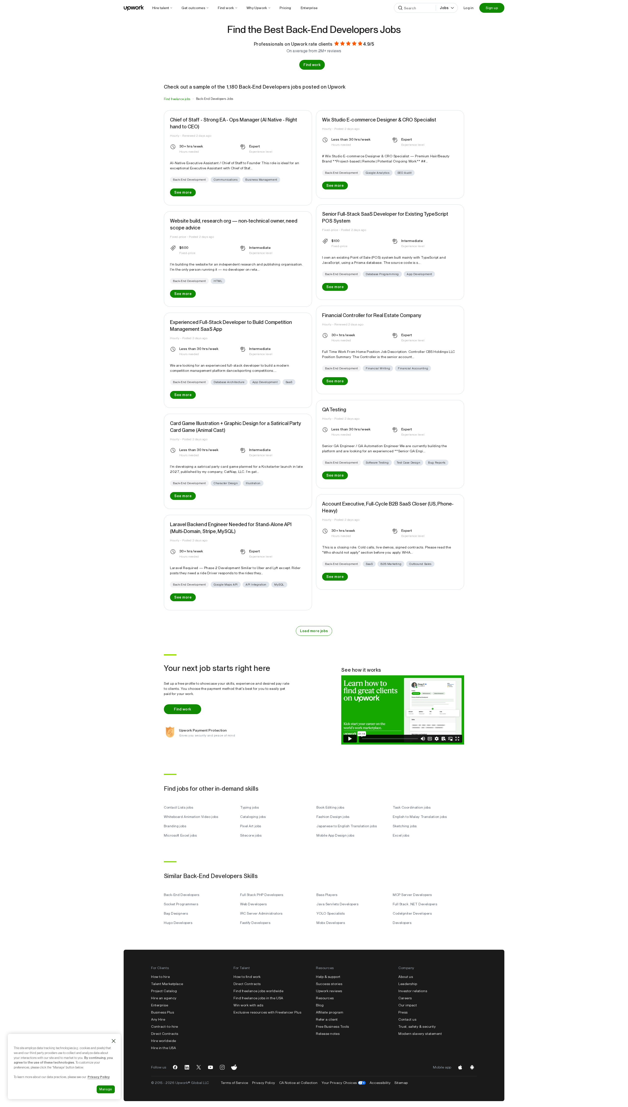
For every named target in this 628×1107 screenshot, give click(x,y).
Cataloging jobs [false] (253, 817)
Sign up (492, 8)
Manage (105, 1089)
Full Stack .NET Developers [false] (415, 904)
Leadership (407, 984)
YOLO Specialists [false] (330, 913)
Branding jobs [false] (175, 826)
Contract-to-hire (164, 1026)
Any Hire (158, 1019)
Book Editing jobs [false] (330, 807)
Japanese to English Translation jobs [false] (346, 826)
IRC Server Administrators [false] (261, 913)
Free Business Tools (332, 1026)
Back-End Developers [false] (181, 895)
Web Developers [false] (253, 904)
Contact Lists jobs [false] (178, 807)
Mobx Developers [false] (330, 923)
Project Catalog (164, 991)
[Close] (113, 1041)
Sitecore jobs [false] (251, 835)
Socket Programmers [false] (181, 904)
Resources (325, 998)
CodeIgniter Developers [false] (412, 913)
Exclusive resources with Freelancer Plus (267, 1012)
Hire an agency (164, 998)
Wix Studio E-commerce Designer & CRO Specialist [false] (379, 120)
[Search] (400, 8)
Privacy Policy (263, 1083)
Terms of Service (234, 1083)
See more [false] (183, 192)
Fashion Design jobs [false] (333, 817)
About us (405, 977)
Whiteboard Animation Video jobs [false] (191, 817)
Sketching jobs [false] (405, 826)
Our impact (407, 1005)
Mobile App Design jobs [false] (335, 835)
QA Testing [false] (334, 410)
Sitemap (401, 1083)
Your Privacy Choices (344, 1083)
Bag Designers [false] (176, 913)
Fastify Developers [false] (255, 923)
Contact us (407, 1019)
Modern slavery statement (420, 1034)
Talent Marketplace (167, 984)
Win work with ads (248, 1005)
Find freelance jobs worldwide (258, 991)
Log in (468, 8)
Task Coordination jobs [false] (412, 807)
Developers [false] (402, 923)
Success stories (329, 984)
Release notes (328, 1034)
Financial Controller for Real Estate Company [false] (371, 315)
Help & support (328, 977)
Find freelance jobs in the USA (258, 998)
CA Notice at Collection (298, 1083)
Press (403, 1012)
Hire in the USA (163, 1048)
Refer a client (327, 1019)
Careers (405, 998)
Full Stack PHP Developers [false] (261, 895)
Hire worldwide (163, 1041)
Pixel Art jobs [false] (250, 826)
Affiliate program (329, 1012)
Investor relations (412, 991)
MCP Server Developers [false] (412, 895)
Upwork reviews (329, 991)
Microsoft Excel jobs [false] (180, 835)
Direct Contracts (164, 1034)
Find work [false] (312, 65)
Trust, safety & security (417, 1026)
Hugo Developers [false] (178, 923)
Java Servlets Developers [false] (337, 904)
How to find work (247, 977)
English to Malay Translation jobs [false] (420, 817)
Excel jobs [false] (401, 835)
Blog (320, 1005)
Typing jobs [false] (249, 807)
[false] (177, 99)
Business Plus (162, 1012)
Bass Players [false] (327, 895)
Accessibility (380, 1083)
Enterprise (159, 1005)
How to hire (160, 977)
